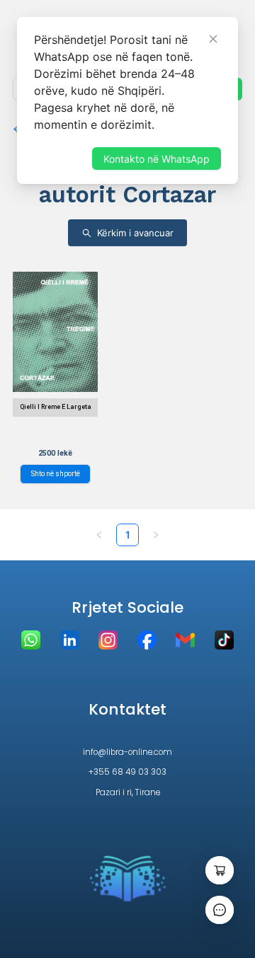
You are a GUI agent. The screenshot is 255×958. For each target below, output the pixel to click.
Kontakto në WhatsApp (156, 159)
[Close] (213, 39)
